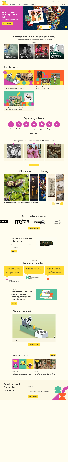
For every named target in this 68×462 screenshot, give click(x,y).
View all (52, 355)
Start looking (7, 22)
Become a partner (34, 228)
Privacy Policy (32, 392)
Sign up (14, 303)
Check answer (34, 165)
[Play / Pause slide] (66, 27)
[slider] (45, 18)
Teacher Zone (14, 289)
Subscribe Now (33, 396)
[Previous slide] (41, 27)
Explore (14, 251)
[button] (64, 4)
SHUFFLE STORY (35, 344)
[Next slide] (50, 27)
